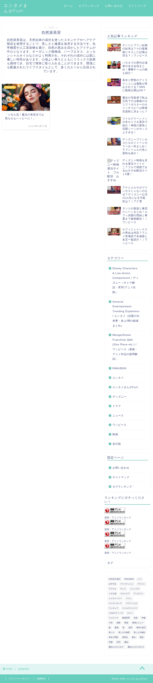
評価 (111, 642)
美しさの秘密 (124, 632)
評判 (118, 642)
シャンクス (134, 589)
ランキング (113, 608)
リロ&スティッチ (116, 613)
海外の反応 (141, 627)
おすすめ (112, 584)
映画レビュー (137, 623)
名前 (136, 618)
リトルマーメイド (129, 608)
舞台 (134, 637)
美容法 (125, 637)
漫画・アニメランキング (117, 517)
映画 (115, 434)
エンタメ (118, 377)
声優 (143, 618)
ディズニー (120, 396)
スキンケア (125, 594)
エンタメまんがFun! (125, 387)
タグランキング (89, 5)
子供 (111, 623)
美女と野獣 (113, 637)
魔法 (126, 642)
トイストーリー (115, 598)
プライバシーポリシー (20, 678)
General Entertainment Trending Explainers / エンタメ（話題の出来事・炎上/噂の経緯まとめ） (126, 313)
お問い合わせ (114, 5)
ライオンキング (115, 603)
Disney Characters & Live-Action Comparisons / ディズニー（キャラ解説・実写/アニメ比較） (126, 280)
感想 (118, 623)
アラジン (141, 584)
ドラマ (117, 406)
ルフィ (130, 613)
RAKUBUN (119, 368)
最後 (116, 627)
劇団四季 (126, 618)
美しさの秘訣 (139, 632)
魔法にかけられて (116, 647)
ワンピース (120, 424)
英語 (141, 637)
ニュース (118, 415)
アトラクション (126, 584)
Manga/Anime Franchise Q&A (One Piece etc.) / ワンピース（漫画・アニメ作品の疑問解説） (125, 347)
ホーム (68, 5)
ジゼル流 (112, 594)
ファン (129, 598)
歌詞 (130, 627)
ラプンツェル (131, 603)
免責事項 (41, 678)
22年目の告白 (114, 579)
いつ (139, 579)
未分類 (117, 444)
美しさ (111, 632)
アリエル (112, 589)
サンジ (123, 589)
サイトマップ (137, 5)
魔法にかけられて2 (136, 647)
